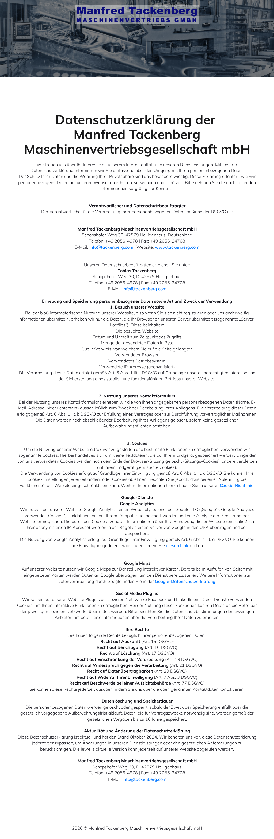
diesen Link (177, 545)
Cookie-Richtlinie (236, 485)
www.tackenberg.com (177, 247)
